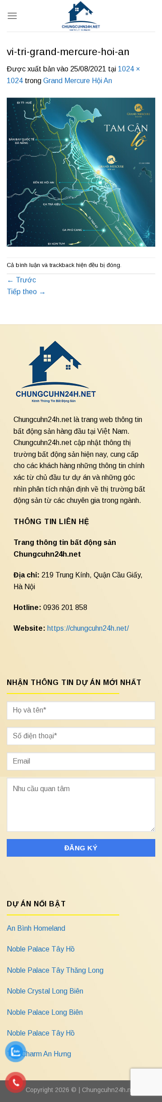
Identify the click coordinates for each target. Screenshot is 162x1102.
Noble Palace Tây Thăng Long (55, 970)
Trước (21, 280)
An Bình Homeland (36, 928)
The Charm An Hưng (39, 1054)
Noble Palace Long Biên (45, 1012)
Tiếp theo (26, 291)
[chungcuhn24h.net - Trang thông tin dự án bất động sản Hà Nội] (81, 16)
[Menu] (12, 16)
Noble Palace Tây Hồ (41, 949)
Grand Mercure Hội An (77, 80)
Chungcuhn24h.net (109, 1089)
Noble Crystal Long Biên (45, 991)
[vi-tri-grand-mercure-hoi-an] (81, 171)
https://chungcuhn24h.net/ (88, 628)
